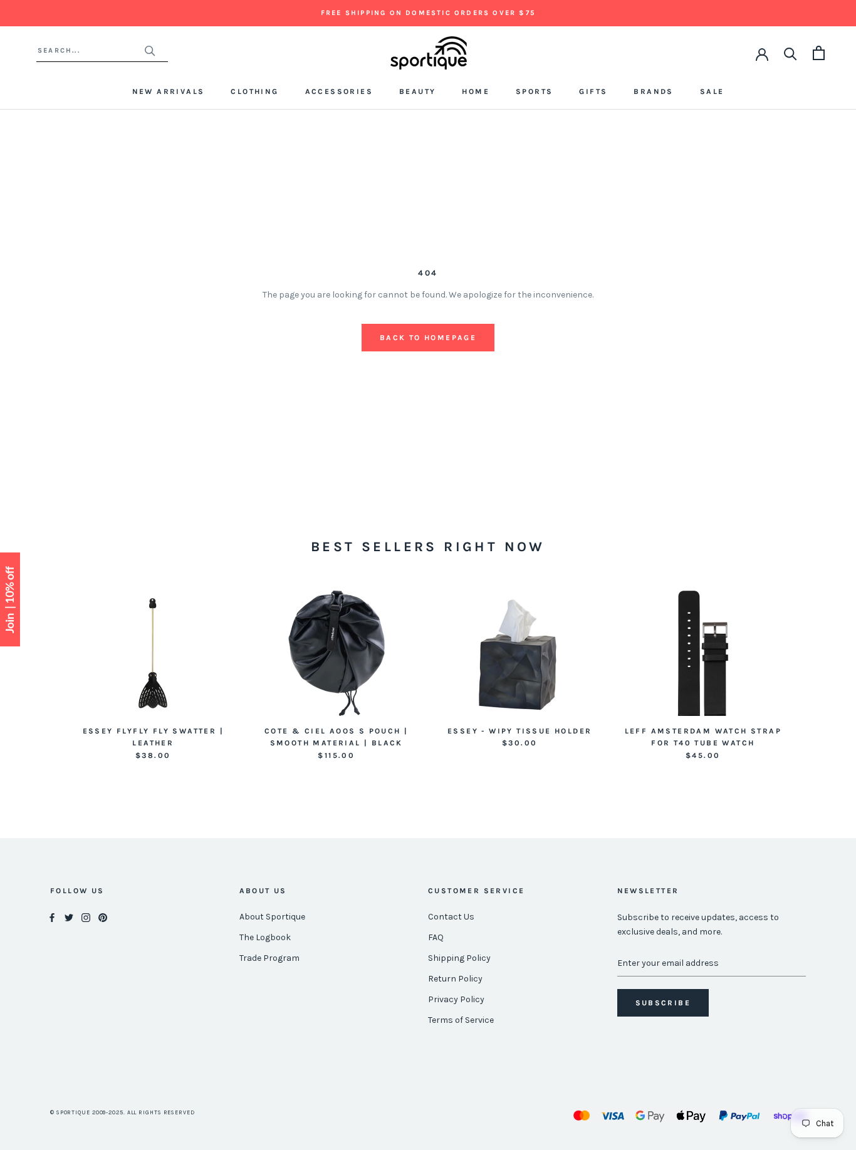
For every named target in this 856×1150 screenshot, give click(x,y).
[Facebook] (52, 917)
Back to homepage (428, 337)
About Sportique (272, 916)
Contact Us (451, 916)
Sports (534, 91)
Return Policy (455, 978)
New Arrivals (168, 91)
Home (475, 91)
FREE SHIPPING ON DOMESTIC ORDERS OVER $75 (428, 13)
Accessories (339, 91)
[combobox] (90, 50)
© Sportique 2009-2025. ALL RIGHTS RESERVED (122, 1112)
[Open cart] (819, 53)
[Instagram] (85, 917)
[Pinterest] (102, 917)
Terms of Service (461, 1020)
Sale (712, 91)
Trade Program (269, 958)
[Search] (790, 53)
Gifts (593, 91)
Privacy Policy (456, 999)
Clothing (254, 91)
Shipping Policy (459, 958)
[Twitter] (69, 917)
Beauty (417, 91)
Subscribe (663, 1002)
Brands (653, 91)
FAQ (436, 937)
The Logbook (265, 937)
